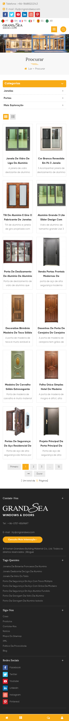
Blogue (30, 552)
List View (13, 117)
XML (5, 641)
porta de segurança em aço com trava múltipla (27, 581)
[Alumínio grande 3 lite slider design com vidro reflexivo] (51, 195)
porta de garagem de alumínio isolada (23, 601)
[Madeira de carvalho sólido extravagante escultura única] (18, 365)
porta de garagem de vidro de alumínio (23, 596)
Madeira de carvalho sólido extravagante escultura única (18, 387)
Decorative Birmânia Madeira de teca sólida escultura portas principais (17, 331)
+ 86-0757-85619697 (18, 523)
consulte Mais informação (22, 540)
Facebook (15, 667)
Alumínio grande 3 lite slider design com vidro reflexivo (51, 218)
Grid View (6, 117)
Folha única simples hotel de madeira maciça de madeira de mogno (51, 387)
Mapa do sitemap (12, 636)
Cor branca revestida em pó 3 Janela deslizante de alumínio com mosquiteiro (51, 161)
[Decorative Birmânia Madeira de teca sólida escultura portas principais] (18, 308)
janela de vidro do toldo (16, 576)
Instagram (15, 695)
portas (7, 98)
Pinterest (15, 702)
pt (7, 21)
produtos (7, 621)
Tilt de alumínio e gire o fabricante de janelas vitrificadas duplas (17, 218)
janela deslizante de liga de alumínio (22, 571)
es (42, 21)
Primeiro (14, 467)
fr (25, 21)
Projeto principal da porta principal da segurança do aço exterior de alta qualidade (51, 444)
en (16, 21)
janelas (8, 91)
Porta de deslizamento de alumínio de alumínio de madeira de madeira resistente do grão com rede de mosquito (17, 274)
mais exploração (13, 105)
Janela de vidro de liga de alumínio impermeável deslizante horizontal (17, 161)
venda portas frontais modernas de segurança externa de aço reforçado (51, 274)
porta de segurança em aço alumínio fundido (26, 591)
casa (5, 616)
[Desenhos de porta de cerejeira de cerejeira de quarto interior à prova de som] (51, 308)
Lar (30, 69)
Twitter (13, 674)
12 (59, 467)
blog (5, 651)
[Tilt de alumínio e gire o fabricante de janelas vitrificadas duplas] (18, 195)
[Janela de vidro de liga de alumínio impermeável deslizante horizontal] (18, 139)
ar (51, 21)
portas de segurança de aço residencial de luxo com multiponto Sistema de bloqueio (17, 444)
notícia (6, 631)
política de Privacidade (14, 646)
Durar (40, 474)
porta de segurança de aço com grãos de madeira (30, 586)
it (34, 21)
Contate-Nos (9, 626)
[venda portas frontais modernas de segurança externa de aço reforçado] (51, 252)
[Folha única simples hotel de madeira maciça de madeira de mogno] (51, 365)
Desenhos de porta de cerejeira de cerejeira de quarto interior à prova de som (51, 331)
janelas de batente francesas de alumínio (25, 567)
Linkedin (14, 688)
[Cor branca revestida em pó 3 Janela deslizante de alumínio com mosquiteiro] (51, 139)
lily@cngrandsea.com (27, 9)
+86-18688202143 (28, 4)
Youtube (14, 681)
